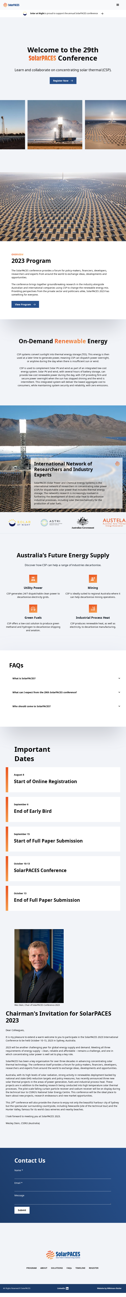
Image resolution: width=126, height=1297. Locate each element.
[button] (118, 5)
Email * (18, 1182)
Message (19, 1195)
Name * (18, 1170)
